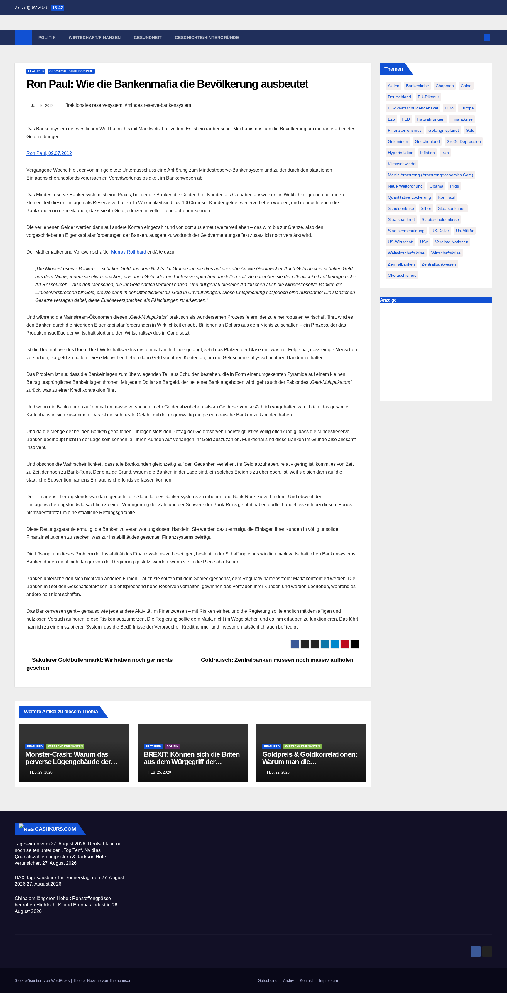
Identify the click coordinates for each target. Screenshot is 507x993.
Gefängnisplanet (443, 130)
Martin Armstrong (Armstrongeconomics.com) (430, 175)
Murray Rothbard (128, 251)
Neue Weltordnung (405, 186)
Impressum (328, 980)
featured (36, 71)
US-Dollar (440, 230)
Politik (47, 37)
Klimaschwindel (402, 163)
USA (424, 241)
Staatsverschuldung (406, 230)
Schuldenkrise (401, 208)
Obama (436, 186)
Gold (470, 130)
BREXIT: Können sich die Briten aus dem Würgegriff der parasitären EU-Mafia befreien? (192, 761)
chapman (445, 85)
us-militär (465, 230)
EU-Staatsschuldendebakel (413, 108)
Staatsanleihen (452, 208)
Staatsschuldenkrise (440, 219)
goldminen (398, 141)
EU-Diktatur (428, 96)
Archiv (288, 980)
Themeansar (119, 980)
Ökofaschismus (402, 275)
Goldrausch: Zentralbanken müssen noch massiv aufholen (278, 660)
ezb (391, 119)
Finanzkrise (462, 119)
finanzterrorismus (405, 130)
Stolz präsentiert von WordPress (43, 980)
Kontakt (306, 980)
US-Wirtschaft (400, 241)
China (466, 85)
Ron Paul (446, 197)
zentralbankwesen (439, 264)
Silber (426, 208)
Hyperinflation (400, 152)
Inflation (427, 152)
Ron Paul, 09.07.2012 (49, 153)
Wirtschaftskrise (446, 253)
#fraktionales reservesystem (93, 105)
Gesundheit (148, 37)
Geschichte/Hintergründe (207, 37)
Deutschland (399, 96)
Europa (467, 108)
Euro (449, 108)
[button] (477, 37)
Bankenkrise (417, 85)
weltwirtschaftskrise (406, 253)
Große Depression (464, 141)
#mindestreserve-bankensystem (158, 105)
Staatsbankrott (401, 219)
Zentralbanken (401, 264)
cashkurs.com (55, 829)
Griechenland (427, 141)
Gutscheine (267, 980)
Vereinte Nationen (451, 241)
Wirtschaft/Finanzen (95, 37)
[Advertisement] (436, 357)
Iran (445, 152)
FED (406, 119)
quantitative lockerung (409, 197)
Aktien (393, 85)
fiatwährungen (431, 119)
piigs (454, 186)
